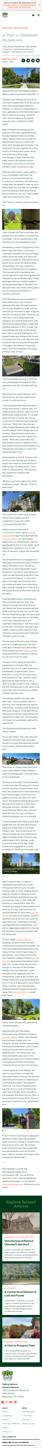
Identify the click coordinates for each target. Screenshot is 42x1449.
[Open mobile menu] (38, 15)
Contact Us (7, 1431)
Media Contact (28, 1423)
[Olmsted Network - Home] (7, 15)
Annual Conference (11, 5)
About (5, 1411)
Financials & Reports (11, 1423)
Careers (5, 1419)
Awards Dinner (25, 7)
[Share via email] (38, 60)
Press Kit (25, 1419)
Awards (5, 1427)
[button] (2, 1130)
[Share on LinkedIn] (33, 60)
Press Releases (28, 1411)
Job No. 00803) (20, 992)
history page (28, 650)
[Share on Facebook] (23, 60)
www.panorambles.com (12, 1184)
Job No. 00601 (23, 939)
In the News (27, 1415)
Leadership (7, 1415)
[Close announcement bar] (39, 5)
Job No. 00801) (10, 539)
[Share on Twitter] (28, 60)
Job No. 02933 (10, 1037)
